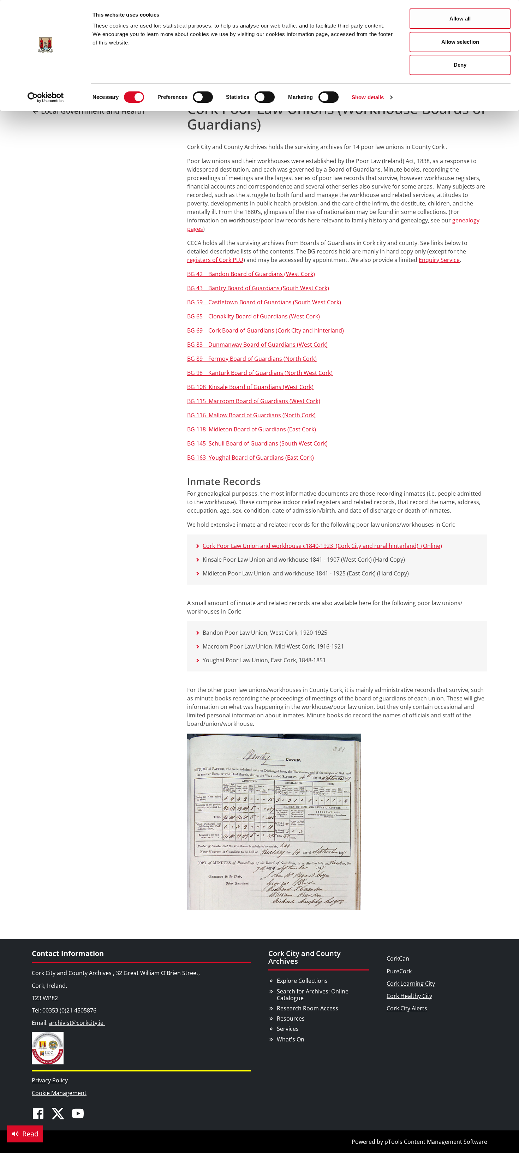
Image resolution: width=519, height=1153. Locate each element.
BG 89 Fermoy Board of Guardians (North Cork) (252, 359)
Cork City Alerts (407, 1008)
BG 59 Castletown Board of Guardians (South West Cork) (264, 302)
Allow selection (460, 42)
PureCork (399, 971)
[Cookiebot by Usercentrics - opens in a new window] (46, 97)
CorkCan (398, 958)
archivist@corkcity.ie (77, 1023)
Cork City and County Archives (304, 957)
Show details (368, 97)
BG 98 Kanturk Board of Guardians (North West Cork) (260, 373)
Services (288, 1029)
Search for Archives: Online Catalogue (312, 994)
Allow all (460, 19)
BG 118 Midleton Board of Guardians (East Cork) (251, 429)
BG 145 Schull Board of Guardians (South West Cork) (257, 443)
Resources (291, 1018)
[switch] (203, 97)
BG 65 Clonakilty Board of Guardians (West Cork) (253, 316)
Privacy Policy (50, 1080)
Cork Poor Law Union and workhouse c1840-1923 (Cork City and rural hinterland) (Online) (322, 546)
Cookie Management (59, 1093)
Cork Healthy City (409, 996)
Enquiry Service (439, 260)
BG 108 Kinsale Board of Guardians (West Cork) (250, 387)
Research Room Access (307, 1008)
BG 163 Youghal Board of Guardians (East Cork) (250, 457)
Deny (460, 65)
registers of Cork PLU (215, 260)
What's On (290, 1039)
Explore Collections (302, 981)
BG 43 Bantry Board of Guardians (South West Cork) (258, 288)
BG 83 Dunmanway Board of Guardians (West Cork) (257, 344)
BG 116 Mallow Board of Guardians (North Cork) (251, 415)
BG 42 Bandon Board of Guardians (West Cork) (251, 274)
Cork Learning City (411, 983)
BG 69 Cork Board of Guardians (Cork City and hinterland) (265, 330)
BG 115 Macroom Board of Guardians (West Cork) (253, 401)
